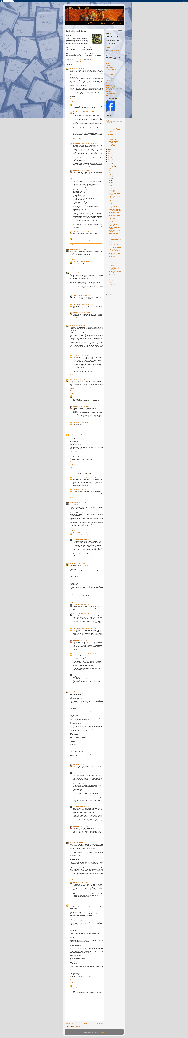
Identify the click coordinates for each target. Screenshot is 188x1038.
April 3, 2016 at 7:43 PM (91, 653)
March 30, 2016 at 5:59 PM (83, 261)
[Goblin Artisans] (110, 110)
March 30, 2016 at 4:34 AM (80, 272)
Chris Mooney (109, 82)
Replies (73, 101)
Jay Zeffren (109, 65)
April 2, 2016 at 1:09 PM (83, 604)
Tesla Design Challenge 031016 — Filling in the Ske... (115, 250)
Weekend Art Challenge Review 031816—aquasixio (114, 224)
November (111, 166)
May (110, 178)
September (111, 170)
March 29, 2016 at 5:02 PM (92, 178)
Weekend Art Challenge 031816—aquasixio (114, 231)
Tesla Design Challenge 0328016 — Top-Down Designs (114, 197)
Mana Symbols (116, 53)
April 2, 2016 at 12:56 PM (83, 539)
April (110, 180)
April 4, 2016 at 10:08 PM (83, 772)
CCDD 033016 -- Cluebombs (112, 191)
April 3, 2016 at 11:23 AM (91, 628)
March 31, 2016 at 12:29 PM (82, 467)
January (111, 284)
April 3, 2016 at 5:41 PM (82, 640)
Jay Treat (108, 63)
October (111, 168)
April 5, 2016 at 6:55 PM (82, 985)
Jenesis (72, 272)
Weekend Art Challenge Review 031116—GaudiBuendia (114, 235)
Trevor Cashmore (110, 67)
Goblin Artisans (109, 100)
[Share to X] (87, 59)
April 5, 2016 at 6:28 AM (82, 882)
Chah (107, 72)
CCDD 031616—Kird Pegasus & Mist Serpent (115, 238)
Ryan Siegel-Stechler (111, 69)
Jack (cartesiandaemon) (79, 143)
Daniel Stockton (110, 95)
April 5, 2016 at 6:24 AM (82, 826)
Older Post (99, 1023)
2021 (109, 153)
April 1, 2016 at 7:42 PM (79, 563)
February (111, 282)
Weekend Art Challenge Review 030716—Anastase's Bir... (114, 264)
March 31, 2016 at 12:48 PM (82, 355)
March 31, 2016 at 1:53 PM (92, 477)
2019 (109, 157)
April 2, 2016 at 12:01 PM (81, 532)
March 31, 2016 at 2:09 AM (83, 406)
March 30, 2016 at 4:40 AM (84, 295)
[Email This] (84, 59)
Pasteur (71, 249)
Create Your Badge (109, 111)
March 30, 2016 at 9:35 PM (80, 379)
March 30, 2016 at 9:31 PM (80, 325)
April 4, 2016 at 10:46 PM (83, 806)
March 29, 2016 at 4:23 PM (83, 104)
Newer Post (69, 1023)
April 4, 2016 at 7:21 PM (79, 691)
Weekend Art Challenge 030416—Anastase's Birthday (114, 268)
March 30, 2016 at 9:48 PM (83, 238)
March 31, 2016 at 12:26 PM (82, 422)
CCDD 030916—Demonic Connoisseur (115, 257)
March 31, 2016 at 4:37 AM (88, 434)
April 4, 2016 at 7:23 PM (82, 764)
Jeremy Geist (109, 70)
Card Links (108, 53)
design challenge (74, 61)
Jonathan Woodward (111, 93)
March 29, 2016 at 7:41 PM (80, 249)
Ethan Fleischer (110, 87)
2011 (109, 294)
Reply (71, 98)
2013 (109, 290)
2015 (109, 287)
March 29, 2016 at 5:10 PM (83, 231)
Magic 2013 (109, 122)
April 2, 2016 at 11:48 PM (83, 613)
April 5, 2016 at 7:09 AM (79, 904)
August (111, 172)
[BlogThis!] (86, 59)
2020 (109, 155)
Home (85, 1023)
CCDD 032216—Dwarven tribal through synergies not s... (115, 220)
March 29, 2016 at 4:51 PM (92, 143)
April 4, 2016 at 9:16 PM (79, 842)
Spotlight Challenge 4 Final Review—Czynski (115, 242)
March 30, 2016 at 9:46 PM (83, 396)
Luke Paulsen (109, 74)
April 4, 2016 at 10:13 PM (83, 674)
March (110, 182)
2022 (109, 151)
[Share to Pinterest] (90, 59)
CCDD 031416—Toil (113, 244)
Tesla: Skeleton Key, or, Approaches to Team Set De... (115, 202)
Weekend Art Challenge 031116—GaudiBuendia (115, 247)
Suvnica (108, 120)
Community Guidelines (113, 50)
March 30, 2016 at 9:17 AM (92, 304)
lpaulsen (111, 128)
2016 (109, 163)
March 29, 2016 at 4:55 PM (83, 170)
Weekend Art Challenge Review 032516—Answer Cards (115, 206)
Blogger (102, 1032)
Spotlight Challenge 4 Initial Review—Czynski (115, 260)
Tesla (107, 117)
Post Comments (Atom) (77, 1026)
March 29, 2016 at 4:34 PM (87, 111)
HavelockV (108, 80)
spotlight (80, 61)
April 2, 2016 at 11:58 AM (81, 489)
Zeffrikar (108, 118)
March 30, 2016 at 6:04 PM (83, 312)
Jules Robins (109, 85)
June (110, 176)
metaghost (108, 91)
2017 (109, 161)
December (111, 165)
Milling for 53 (116, 132)
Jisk (74, 355)
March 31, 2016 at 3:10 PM (80, 502)
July (110, 174)
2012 (109, 292)
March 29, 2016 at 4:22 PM (80, 68)
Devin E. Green (77, 111)
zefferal (71, 68)
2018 (109, 159)
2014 (109, 289)
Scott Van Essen (110, 89)
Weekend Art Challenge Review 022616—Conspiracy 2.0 (114, 276)
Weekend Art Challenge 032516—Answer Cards (115, 210)
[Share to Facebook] (88, 59)
